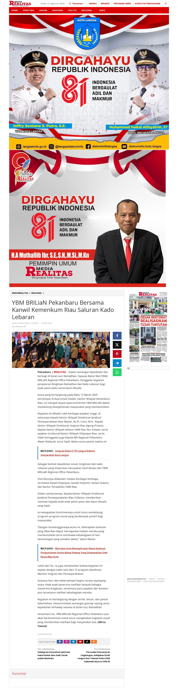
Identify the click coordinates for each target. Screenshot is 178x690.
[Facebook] (60, 642)
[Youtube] (80, 642)
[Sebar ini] (117, 336)
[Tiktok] (87, 642)
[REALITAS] (20, 3)
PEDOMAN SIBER (134, 581)
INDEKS (152, 579)
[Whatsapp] (117, 372)
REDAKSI (161, 579)
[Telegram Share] (117, 363)
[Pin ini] (117, 354)
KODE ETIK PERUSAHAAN (154, 581)
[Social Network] (165, 3)
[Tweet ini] (117, 345)
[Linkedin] (73, 642)
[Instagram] (67, 642)
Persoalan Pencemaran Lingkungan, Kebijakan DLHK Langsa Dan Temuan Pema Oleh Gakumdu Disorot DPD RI (94, 655)
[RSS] (94, 642)
